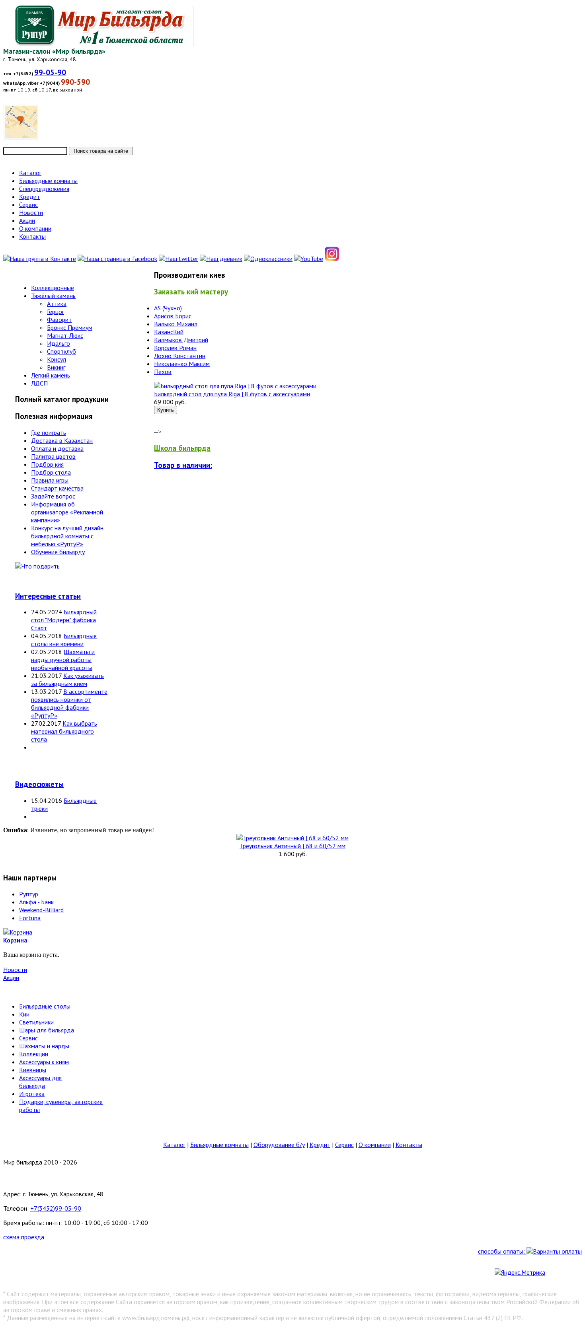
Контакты (409, 1145)
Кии (24, 1014)
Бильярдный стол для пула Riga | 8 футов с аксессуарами (232, 394)
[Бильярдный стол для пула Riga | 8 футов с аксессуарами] (235, 386)
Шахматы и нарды (44, 1046)
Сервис (28, 1038)
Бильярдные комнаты (219, 1145)
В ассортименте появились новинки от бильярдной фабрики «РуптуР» (69, 703)
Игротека (32, 1094)
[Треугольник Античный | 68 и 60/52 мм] (292, 838)
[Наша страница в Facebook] (117, 259)
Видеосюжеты (39, 784)
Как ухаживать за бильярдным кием (67, 679)
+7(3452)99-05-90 (55, 1208)
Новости (15, 970)
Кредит (320, 1145)
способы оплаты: (502, 1251)
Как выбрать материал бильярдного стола (64, 731)
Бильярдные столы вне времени (64, 640)
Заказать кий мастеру (191, 291)
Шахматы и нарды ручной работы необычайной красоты (63, 660)
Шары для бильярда (46, 1030)
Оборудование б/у (279, 1145)
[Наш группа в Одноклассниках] (268, 259)
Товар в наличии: (183, 465)
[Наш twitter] (178, 259)
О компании (375, 1145)
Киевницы (32, 1070)
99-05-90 (50, 72)
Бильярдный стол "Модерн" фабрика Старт (64, 620)
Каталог (174, 1145)
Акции (11, 977)
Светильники (36, 1022)
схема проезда (23, 1237)
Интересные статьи (48, 596)
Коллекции (33, 1054)
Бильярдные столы (44, 1006)
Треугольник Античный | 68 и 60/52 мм (292, 846)
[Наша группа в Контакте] (39, 259)
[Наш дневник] (221, 259)
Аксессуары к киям (44, 1062)
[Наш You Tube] (308, 259)
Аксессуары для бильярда (40, 1082)
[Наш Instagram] (332, 259)
